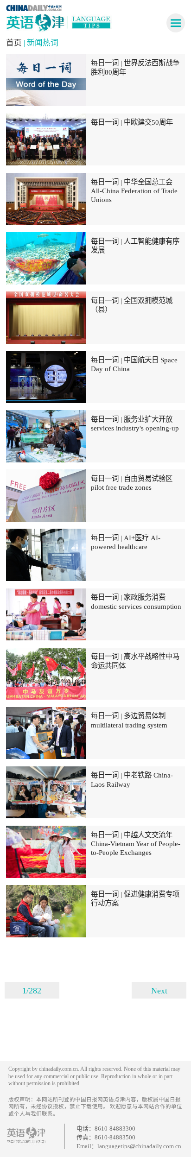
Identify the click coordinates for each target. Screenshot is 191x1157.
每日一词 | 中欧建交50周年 (132, 122)
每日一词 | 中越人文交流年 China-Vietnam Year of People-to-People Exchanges (135, 844)
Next (159, 990)
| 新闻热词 (41, 42)
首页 (15, 42)
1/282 (31, 990)
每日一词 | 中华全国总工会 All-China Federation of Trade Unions (134, 191)
